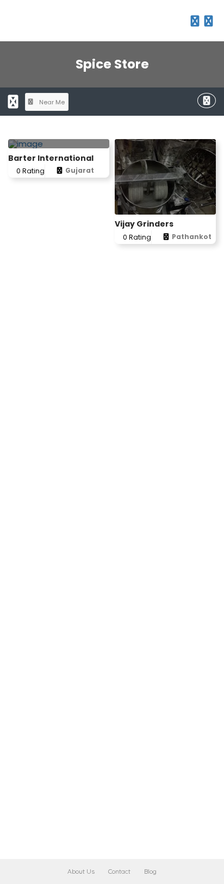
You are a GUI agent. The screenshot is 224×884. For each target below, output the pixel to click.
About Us (81, 871)
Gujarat (79, 170)
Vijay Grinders (144, 223)
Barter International (51, 158)
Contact (119, 871)
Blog (150, 871)
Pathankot (191, 236)
